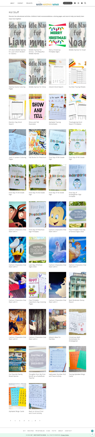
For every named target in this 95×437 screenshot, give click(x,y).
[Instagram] (78, 3)
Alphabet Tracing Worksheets (55, 123)
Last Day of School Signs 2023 (35, 266)
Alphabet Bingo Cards (16, 411)
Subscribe (68, 3)
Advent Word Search (56, 87)
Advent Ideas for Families (55, 338)
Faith (54, 430)
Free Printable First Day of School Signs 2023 (77, 230)
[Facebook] (75, 3)
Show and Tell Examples (34, 123)
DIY (24, 430)
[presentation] (17, 35)
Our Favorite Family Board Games (16, 375)
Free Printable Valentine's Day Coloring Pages (37, 302)
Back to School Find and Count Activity (36, 412)
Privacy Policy (65, 435)
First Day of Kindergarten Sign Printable (75, 194)
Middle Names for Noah (77, 50)
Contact (20, 3)
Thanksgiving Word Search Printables (75, 123)
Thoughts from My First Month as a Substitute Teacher (37, 376)
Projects (29, 3)
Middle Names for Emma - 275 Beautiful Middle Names (36, 51)
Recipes (31, 430)
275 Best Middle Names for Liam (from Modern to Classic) (17, 51)
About (12, 3)
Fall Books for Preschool (37, 157)
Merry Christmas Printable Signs (55, 51)
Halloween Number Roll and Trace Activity (57, 375)
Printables (40, 430)
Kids (48, 430)
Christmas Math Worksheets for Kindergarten (74, 339)
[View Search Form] (85, 3)
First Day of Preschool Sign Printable (36, 230)
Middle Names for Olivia (37, 87)
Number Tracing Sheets (77, 87)
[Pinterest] (81, 3)
